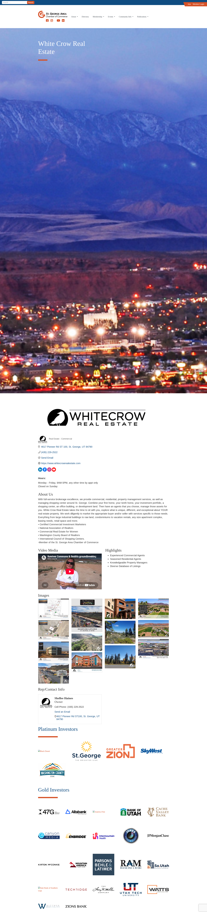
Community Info (125, 17)
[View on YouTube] (54, 470)
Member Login (198, 4)
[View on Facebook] (45, 470)
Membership (98, 17)
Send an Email (62, 711)
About (73, 17)
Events (111, 17)
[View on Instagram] (49, 470)
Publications (142, 17)
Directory (85, 17)
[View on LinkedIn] (40, 470)
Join (189, 4)
